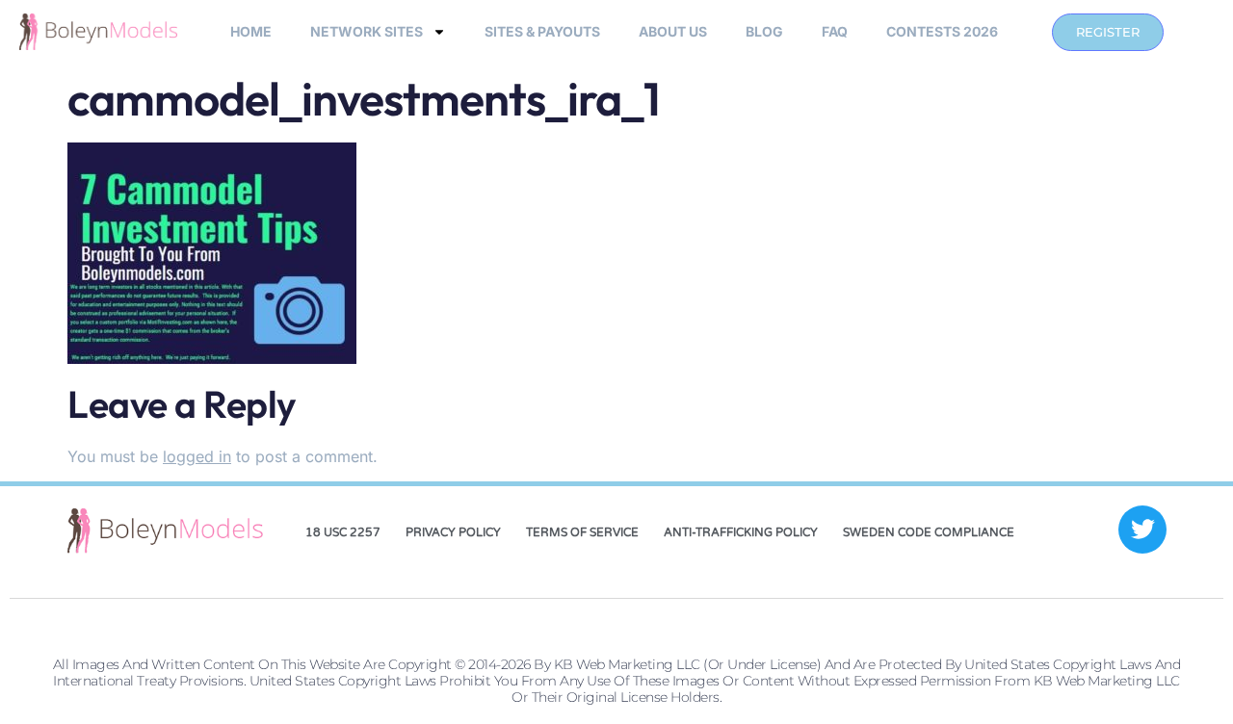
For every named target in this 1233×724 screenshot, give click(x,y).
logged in (197, 456)
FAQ (835, 31)
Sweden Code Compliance (928, 532)
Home (251, 31)
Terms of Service (582, 532)
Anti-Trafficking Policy (741, 532)
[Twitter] (1142, 529)
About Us (673, 31)
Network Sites (366, 31)
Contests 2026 (942, 31)
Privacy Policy (453, 532)
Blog (764, 31)
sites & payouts (542, 31)
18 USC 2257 (342, 532)
